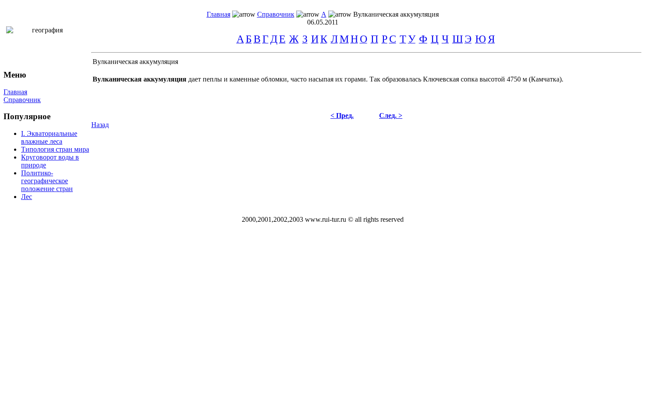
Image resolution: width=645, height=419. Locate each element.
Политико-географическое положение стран (47, 180)
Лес (26, 196)
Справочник (275, 14)
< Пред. (342, 115)
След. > (390, 115)
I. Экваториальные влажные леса (49, 137)
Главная (218, 14)
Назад (100, 124)
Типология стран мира (55, 149)
